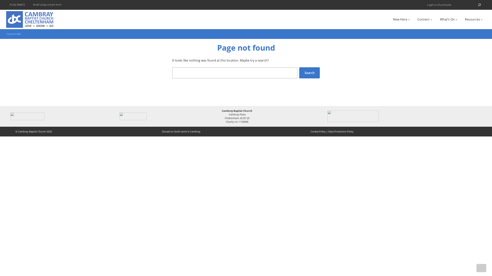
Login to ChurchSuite (439, 5)
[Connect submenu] (431, 20)
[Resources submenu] (482, 20)
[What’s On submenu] (456, 20)
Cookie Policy (318, 131)
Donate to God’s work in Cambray (181, 131)
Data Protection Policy (341, 131)
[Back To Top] (481, 268)
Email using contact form (47, 4)
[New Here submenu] (409, 20)
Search (310, 73)
